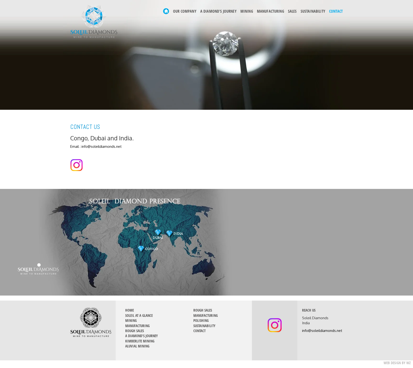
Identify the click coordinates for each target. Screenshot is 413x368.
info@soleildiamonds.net (322, 330)
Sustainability (313, 11)
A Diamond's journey (218, 11)
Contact (336, 11)
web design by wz (397, 362)
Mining (246, 11)
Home (129, 310)
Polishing (201, 320)
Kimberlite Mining (139, 341)
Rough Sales (134, 330)
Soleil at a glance (139, 315)
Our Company (184, 11)
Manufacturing (270, 11)
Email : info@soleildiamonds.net (96, 146)
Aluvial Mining (137, 346)
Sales (292, 11)
